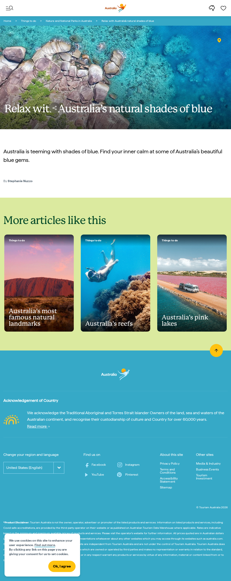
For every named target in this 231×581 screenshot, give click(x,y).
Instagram (132, 464)
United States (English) (24, 468)
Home (7, 21)
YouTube (98, 474)
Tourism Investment (204, 477)
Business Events (207, 469)
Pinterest (131, 474)
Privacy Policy (170, 463)
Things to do (28, 21)
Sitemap (166, 487)
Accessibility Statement (169, 480)
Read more (37, 426)
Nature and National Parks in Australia (69, 21)
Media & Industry (208, 463)
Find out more (45, 545)
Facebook (99, 464)
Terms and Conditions (168, 471)
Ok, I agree (62, 566)
